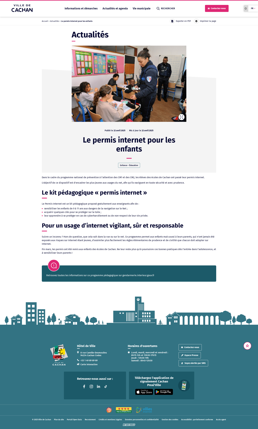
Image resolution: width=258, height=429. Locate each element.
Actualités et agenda (115, 8)
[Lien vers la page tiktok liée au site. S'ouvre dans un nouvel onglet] (105, 386)
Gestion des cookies (170, 420)
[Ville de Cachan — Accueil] (22, 11)
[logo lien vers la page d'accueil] (59, 354)
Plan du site (59, 420)
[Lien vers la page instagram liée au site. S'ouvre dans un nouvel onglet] (91, 386)
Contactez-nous (218, 8)
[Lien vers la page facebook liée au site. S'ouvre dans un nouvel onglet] (84, 386)
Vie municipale (141, 8)
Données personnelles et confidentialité (142, 420)
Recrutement (90, 420)
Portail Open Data (74, 420)
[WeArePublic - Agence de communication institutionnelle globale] (129, 425)
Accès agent (221, 420)
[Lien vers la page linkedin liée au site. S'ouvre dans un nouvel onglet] (98, 386)
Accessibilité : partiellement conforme (197, 420)
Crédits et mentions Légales (110, 420)
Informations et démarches (81, 8)
